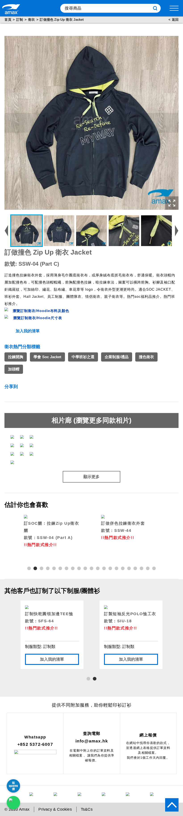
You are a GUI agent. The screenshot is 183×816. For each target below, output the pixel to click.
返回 (175, 19)
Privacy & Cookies (55, 809)
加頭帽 (13, 369)
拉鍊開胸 (15, 357)
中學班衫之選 (83, 357)
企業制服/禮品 (117, 357)
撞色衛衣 (146, 357)
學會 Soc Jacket (47, 357)
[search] (155, 8)
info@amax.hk (91, 741)
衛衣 (31, 19)
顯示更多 (91, 477)
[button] (29, 568)
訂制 (19, 19)
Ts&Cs (87, 809)
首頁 (7, 19)
